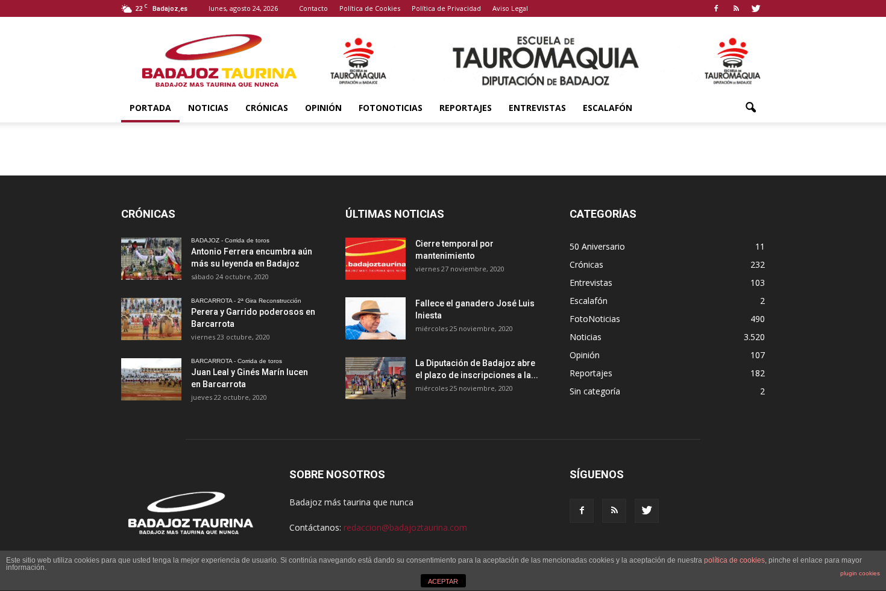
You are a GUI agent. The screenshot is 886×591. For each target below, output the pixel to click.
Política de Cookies (369, 8)
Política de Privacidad (446, 8)
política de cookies (734, 560)
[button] (750, 107)
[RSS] (736, 8)
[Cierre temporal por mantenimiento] (375, 259)
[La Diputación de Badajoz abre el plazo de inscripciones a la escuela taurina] (375, 378)
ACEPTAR (443, 581)
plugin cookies (860, 573)
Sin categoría (595, 391)
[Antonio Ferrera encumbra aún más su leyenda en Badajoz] (151, 259)
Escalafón (607, 107)
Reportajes (465, 107)
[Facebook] (716, 8)
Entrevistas (537, 107)
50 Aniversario (597, 246)
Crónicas (266, 107)
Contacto (313, 8)
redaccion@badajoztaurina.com (405, 527)
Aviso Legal (510, 8)
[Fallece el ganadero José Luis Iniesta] (375, 318)
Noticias (208, 107)
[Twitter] (756, 8)
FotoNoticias (391, 107)
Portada (150, 107)
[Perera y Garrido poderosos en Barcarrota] (151, 319)
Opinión (323, 107)
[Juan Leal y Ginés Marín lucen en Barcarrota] (151, 379)
